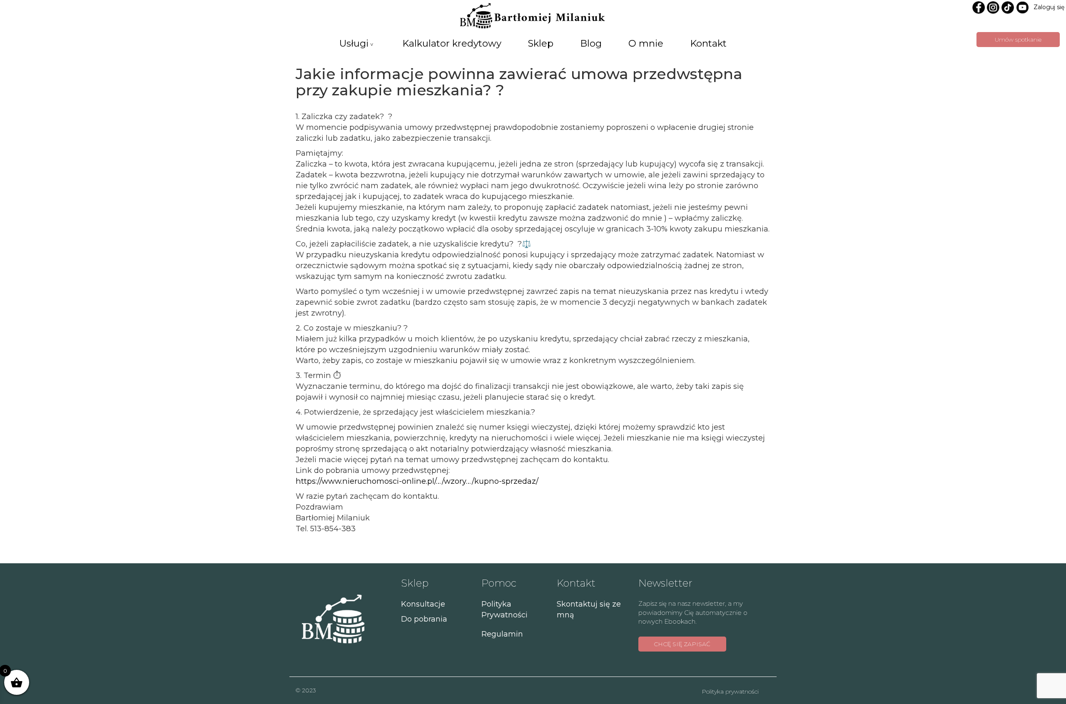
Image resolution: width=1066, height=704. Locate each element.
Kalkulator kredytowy (451, 43)
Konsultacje (423, 604)
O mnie (645, 43)
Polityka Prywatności (504, 609)
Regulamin (502, 634)
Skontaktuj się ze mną (589, 609)
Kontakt (708, 43)
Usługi (354, 43)
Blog (591, 43)
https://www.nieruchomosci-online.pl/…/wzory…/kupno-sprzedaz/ (417, 481)
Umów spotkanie (1018, 39)
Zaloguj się (1049, 7)
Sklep (540, 43)
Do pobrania (424, 619)
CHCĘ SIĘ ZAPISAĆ (682, 644)
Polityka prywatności (730, 691)
